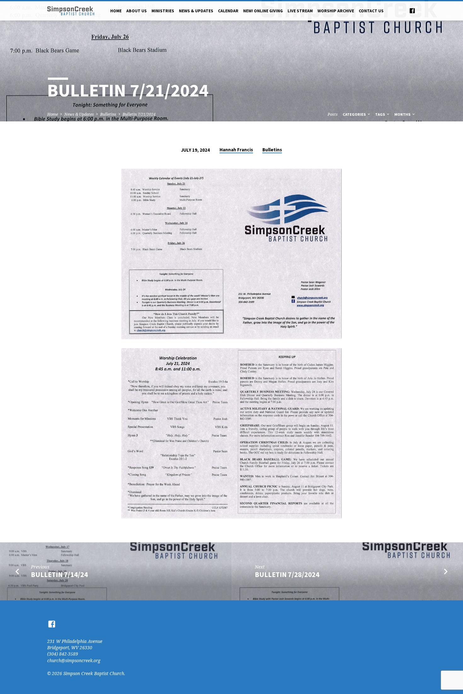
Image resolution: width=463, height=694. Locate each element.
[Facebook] (412, 10)
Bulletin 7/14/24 (59, 574)
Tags (380, 114)
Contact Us (371, 11)
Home (116, 11)
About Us (136, 11)
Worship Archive (335, 11)
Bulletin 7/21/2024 (139, 114)
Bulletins (108, 114)
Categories (355, 114)
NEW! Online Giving (263, 11)
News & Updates (196, 11)
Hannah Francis (236, 150)
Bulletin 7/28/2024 (287, 574)
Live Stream (300, 11)
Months (402, 114)
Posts (333, 114)
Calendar (228, 11)
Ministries (162, 11)
